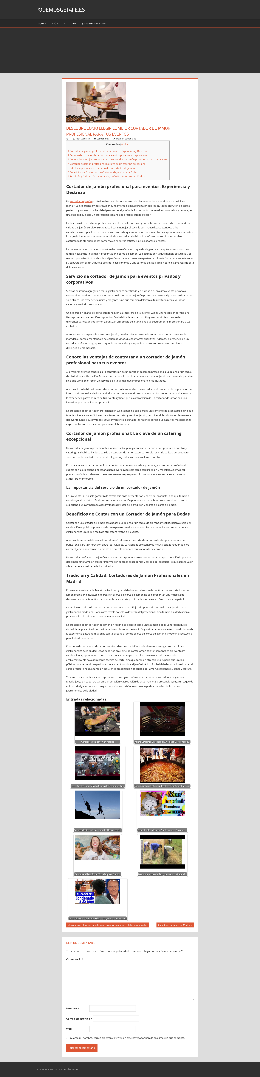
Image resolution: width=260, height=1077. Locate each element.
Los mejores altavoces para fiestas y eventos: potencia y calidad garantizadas (108, 925)
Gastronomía (103, 138)
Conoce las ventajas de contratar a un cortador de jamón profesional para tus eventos (118, 159)
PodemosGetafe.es (60, 9)
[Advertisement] (130, 51)
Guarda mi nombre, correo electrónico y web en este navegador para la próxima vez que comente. (127, 1038)
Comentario (74, 959)
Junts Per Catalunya (94, 23)
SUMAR (42, 23)
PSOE (55, 23)
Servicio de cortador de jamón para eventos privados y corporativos (107, 155)
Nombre (72, 1008)
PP (64, 23)
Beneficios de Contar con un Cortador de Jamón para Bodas (103, 172)
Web (69, 1028)
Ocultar (125, 144)
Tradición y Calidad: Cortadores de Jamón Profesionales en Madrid (106, 176)
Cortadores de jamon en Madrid (174, 925)
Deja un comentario (126, 138)
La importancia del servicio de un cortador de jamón (103, 168)
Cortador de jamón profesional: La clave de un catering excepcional (107, 163)
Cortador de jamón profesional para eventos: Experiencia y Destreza (107, 151)
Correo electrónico (79, 1018)
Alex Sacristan (83, 138)
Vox (74, 23)
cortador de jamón (81, 201)
